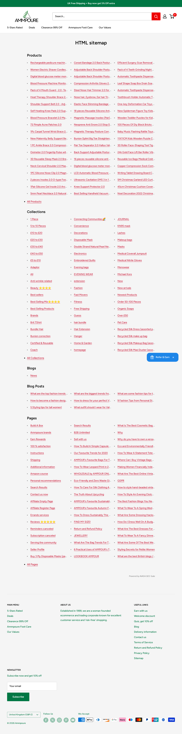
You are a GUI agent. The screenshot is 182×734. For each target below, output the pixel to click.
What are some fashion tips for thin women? (141, 393)
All (31, 274)
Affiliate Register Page (42, 508)
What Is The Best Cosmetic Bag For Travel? (141, 425)
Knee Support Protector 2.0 (89, 186)
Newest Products (127, 294)
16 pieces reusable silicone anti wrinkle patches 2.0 (102, 159)
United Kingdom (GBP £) (21, 714)
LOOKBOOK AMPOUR (86, 556)
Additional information (42, 466)
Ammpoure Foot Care (80, 27)
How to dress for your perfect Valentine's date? (100, 400)
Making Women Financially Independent (139, 466)
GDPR (120, 480)
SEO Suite (150, 576)
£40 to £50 (36, 253)
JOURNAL (123, 219)
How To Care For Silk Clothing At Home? (96, 487)
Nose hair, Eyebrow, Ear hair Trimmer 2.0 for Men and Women (108, 97)
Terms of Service (143, 642)
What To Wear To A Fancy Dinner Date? (139, 535)
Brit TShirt (36, 322)
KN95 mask (123, 225)
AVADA (143, 576)
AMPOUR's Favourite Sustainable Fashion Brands (101, 501)
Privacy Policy (141, 653)
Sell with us (80, 439)
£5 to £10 (35, 260)
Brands (34, 315)
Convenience (81, 225)
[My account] (165, 16)
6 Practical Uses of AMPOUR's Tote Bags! (97, 549)
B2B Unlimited (82, 432)
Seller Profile (37, 549)
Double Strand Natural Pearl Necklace (95, 246)
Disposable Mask (83, 239)
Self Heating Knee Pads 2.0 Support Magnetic (55, 110)
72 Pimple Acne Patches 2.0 (45, 124)
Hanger (78, 336)
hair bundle (80, 322)
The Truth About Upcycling (89, 494)
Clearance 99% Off (51, 27)
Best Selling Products (42, 308)
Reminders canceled (41, 528)
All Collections (35, 358)
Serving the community (43, 542)
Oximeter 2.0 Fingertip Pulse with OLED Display (56, 152)
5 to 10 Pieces (38, 225)
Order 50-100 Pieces (129, 301)
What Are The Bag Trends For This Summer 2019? (101, 542)
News (33, 375)
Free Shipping (81, 308)
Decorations (81, 232)
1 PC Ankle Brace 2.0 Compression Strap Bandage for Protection (66, 145)
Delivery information (145, 631)
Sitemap (138, 658)
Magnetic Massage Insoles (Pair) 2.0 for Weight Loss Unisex (107, 117)
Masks (121, 246)
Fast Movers (81, 294)
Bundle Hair (36, 329)
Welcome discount (144, 616)
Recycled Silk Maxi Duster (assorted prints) (141, 349)
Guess (77, 315)
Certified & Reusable (41, 343)
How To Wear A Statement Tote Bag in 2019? (142, 452)
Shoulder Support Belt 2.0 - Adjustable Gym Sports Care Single (65, 104)
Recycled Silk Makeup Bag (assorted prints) (141, 343)
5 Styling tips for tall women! (46, 407)
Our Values (105, 27)
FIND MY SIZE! (82, 521)
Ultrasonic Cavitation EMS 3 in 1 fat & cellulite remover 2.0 (106, 179)
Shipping (35, 459)
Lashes (121, 232)
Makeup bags (124, 239)
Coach (34, 349)
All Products (34, 201)
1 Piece (34, 219)
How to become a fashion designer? (50, 400)
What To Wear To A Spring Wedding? (137, 508)
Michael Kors (124, 274)
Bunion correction (40, 336)
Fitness (78, 301)
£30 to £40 (36, 246)
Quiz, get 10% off (143, 621)
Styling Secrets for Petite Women (136, 549)
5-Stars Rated (15, 27)
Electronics (80, 253)
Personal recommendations (45, 480)
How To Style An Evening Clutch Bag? (138, 494)
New (120, 281)
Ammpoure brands (40, 432)
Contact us (140, 637)
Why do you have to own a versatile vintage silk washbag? (149, 439)
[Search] (156, 16)
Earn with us (141, 610)
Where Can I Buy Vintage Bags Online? (139, 459)
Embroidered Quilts (84, 260)
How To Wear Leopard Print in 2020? (94, 466)
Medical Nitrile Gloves (129, 260)
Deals (32, 27)
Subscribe (18, 696)
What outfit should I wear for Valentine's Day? (99, 407)
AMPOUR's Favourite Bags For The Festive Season (102, 459)
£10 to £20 (36, 232)
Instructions (37, 452)
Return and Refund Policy (88, 528)
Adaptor (34, 267)
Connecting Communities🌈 (90, 219)
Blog (136, 626)
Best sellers (36, 294)
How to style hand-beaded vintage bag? (139, 487)
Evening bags (81, 267)
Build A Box (36, 425)
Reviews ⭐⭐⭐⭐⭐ (42, 521)
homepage (80, 349)
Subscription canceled (42, 535)
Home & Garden (83, 343)
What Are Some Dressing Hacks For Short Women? (146, 515)
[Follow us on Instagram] (59, 720)
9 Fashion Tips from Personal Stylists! (138, 400)
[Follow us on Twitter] (52, 720)
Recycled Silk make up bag (132, 336)
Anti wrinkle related (41, 281)
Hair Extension (82, 329)
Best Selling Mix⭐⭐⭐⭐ (45, 301)
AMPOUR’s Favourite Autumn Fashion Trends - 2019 (103, 508)
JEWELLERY (81, 535)
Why (120, 432)
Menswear (123, 267)
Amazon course (39, 473)
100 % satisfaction (40, 446)
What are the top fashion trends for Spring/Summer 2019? (62, 393)
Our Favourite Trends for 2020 (91, 452)
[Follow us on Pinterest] (66, 720)
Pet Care (122, 322)
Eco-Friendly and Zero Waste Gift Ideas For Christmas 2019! (107, 480)
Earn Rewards (38, 439)
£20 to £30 (36, 239)
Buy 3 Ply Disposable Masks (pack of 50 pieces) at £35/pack (63, 556)
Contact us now (39, 494)
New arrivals (124, 287)
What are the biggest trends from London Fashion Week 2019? (108, 393)
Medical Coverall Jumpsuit (132, 253)
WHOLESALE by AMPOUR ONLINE (93, 473)
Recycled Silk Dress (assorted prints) (138, 329)
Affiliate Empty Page (41, 501)
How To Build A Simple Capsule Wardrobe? (97, 446)
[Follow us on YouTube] (72, 720)
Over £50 (122, 315)
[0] (172, 16)
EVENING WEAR (83, 274)
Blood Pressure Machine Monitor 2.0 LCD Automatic (59, 83)
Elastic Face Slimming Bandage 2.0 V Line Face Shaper (104, 104)
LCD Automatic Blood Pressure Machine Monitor (101, 172)
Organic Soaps (125, 308)
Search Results (38, 487)
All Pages (32, 564)
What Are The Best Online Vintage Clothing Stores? (146, 473)
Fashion (78, 287)
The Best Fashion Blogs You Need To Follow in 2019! (146, 501)
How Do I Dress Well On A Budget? (136, 521)
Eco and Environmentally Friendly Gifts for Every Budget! (149, 446)
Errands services (39, 515)
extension (79, 281)
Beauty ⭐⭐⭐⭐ (40, 287)
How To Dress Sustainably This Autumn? (96, 515)
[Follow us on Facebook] (45, 720)
